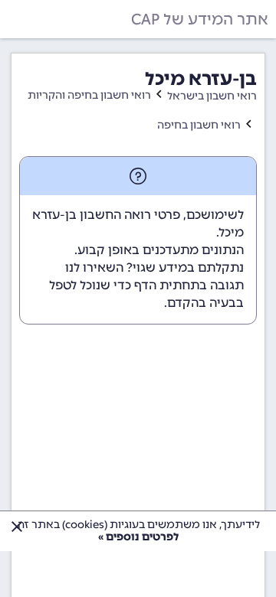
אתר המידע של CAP (199, 19)
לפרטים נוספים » (138, 536)
